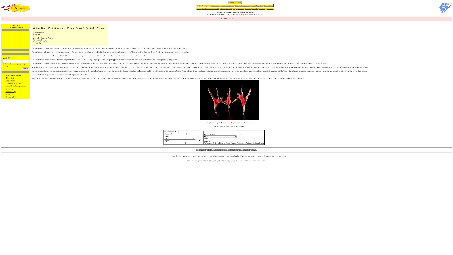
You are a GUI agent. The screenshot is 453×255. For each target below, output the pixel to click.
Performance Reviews (227, 6)
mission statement (248, 156)
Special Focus (215, 6)
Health (261, 143)
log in (231, 18)
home (173, 156)
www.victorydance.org (296, 78)
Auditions (249, 143)
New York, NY (11, 97)
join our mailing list (233, 156)
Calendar (255, 9)
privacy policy (281, 156)
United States (10, 89)
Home (231, 3)
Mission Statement (226, 9)
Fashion (233, 143)
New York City (11, 92)
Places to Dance (224, 143)
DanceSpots (246, 6)
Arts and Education (257, 6)
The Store (248, 9)
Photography (241, 143)
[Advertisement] (15, 36)
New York (9, 94)
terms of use (270, 156)
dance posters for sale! (200, 156)
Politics (255, 143)
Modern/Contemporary (13, 83)
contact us (260, 156)
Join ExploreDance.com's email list (208, 9)
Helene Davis (10, 78)
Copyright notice (238, 9)
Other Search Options (13, 75)
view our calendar (184, 156)
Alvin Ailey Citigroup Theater (16, 86)
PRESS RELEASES (15, 27)
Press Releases (268, 6)
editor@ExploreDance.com (232, 162)
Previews (238, 6)
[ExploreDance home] (16, 12)
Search (239, 3)
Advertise (270, 9)
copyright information (217, 156)
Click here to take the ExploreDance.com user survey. (235, 12)
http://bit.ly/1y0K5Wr (261, 78)
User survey (262, 9)
